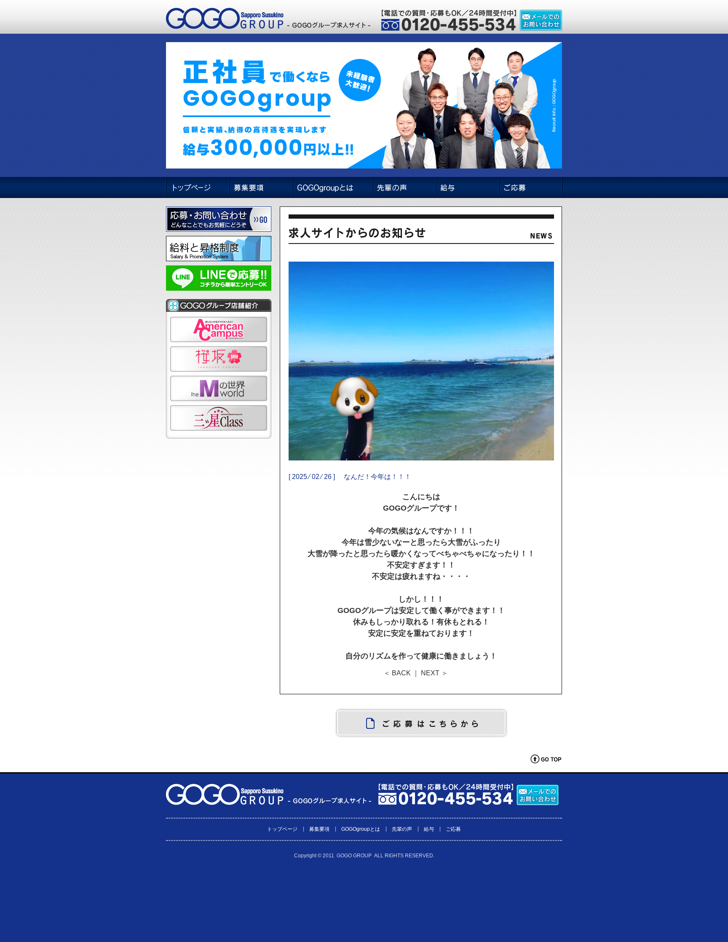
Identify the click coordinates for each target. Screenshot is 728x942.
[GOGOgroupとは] (332, 187)
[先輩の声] (404, 187)
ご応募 (453, 829)
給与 (429, 829)
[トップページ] (197, 187)
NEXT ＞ (434, 673)
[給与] (467, 187)
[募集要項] (260, 187)
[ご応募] (530, 187)
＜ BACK (397, 673)
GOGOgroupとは (360, 829)
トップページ (282, 829)
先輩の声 (402, 829)
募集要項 (319, 829)
